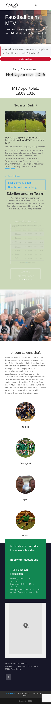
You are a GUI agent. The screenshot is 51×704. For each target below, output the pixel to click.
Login (24, 695)
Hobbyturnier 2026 (25, 74)
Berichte (41, 146)
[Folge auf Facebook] (8, 677)
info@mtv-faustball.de (24, 559)
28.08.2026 (25, 93)
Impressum (37, 693)
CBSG (30, 701)
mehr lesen (10, 169)
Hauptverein (23, 693)
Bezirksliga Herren (26, 217)
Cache (26, 257)
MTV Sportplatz (25, 88)
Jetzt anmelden (25, 59)
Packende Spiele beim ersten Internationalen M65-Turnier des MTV (24, 140)
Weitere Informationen (25, 269)
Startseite (10, 693)
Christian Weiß (15, 146)
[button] (26, 626)
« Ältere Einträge (12, 176)
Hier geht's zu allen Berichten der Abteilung (22, 185)
